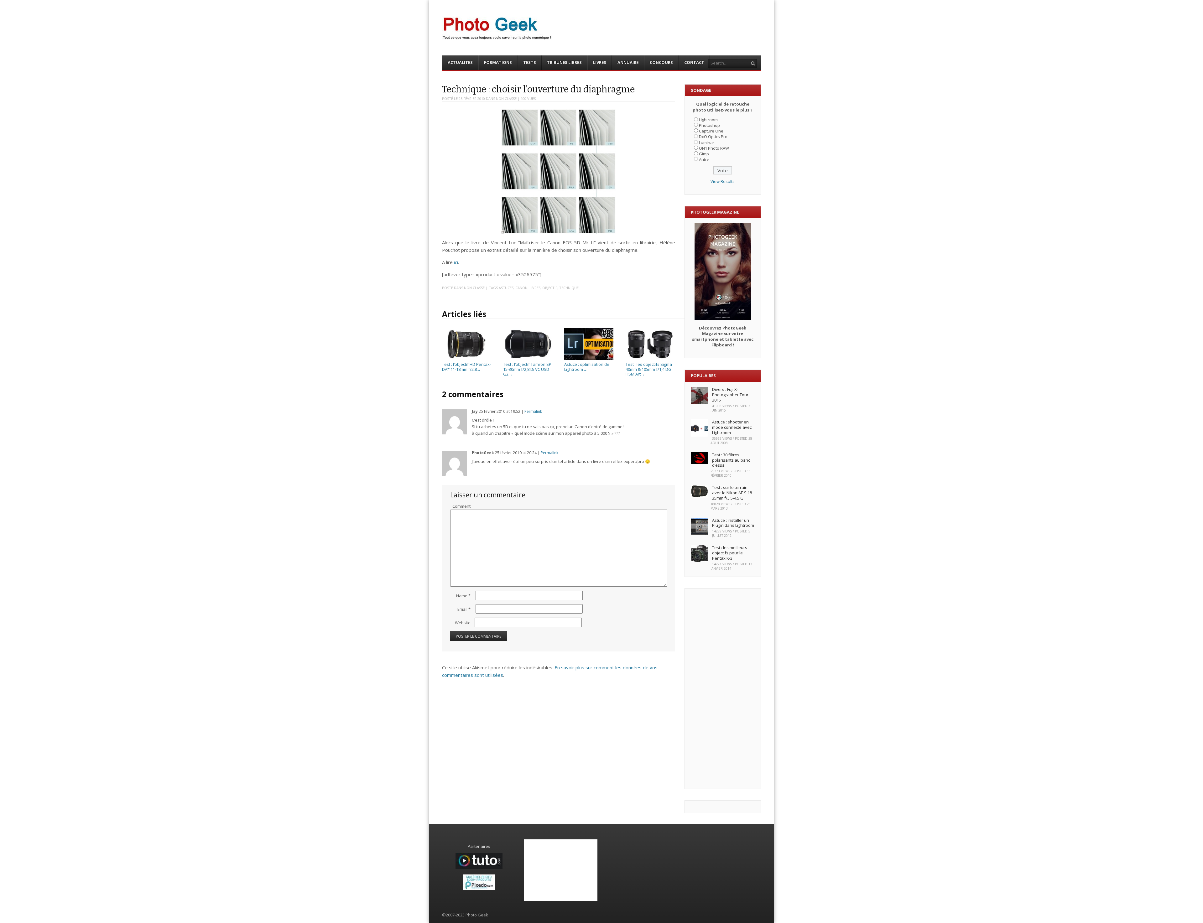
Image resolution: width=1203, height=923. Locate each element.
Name (463, 596)
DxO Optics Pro (713, 136)
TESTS (529, 62)
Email (464, 609)
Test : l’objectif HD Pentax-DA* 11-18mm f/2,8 (466, 366)
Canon (521, 287)
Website (463, 622)
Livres (534, 287)
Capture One (711, 131)
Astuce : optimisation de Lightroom (586, 366)
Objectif (549, 287)
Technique (569, 287)
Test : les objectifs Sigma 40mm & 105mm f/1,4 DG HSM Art (649, 369)
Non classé (506, 98)
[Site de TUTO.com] (479, 867)
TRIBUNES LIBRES (564, 62)
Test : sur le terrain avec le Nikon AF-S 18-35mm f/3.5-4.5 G (732, 493)
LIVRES (599, 62)
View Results (723, 181)
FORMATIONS (498, 62)
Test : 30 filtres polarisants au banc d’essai (731, 460)
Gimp (704, 154)
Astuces (506, 287)
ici (456, 262)
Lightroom (708, 119)
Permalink (533, 411)
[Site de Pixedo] (479, 888)
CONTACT (694, 62)
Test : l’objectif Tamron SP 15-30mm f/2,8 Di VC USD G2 (527, 369)
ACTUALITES (460, 62)
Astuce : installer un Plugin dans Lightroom (733, 522)
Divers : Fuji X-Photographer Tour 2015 (730, 394)
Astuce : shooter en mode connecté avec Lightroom (732, 427)
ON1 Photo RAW (714, 148)
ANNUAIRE (627, 62)
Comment (461, 506)
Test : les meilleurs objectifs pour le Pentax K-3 (729, 553)
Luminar (706, 142)
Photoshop (709, 125)
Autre (704, 159)
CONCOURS (661, 62)
